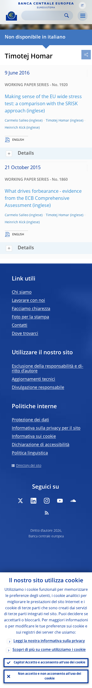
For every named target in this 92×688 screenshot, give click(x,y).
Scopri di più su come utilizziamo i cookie (49, 650)
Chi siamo (22, 292)
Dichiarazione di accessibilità (40, 445)
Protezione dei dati (30, 420)
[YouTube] (60, 500)
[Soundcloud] (73, 500)
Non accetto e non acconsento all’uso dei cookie (49, 676)
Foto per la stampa (30, 317)
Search (67, 15)
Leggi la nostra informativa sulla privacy (49, 641)
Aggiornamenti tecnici (33, 379)
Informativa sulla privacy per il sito (46, 428)
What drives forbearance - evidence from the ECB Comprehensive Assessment (43, 198)
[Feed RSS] (46, 512)
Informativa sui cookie (34, 436)
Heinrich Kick (15, 127)
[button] (82, 5)
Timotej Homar (57, 120)
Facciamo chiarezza (31, 309)
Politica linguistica (30, 453)
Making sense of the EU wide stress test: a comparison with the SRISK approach (43, 104)
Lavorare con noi (28, 300)
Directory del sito (28, 465)
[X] (20, 500)
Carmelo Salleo (16, 120)
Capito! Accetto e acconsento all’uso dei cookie (49, 662)
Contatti (19, 325)
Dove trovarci (25, 334)
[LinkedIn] (33, 500)
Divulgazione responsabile (38, 388)
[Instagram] (46, 500)
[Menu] (83, 16)
